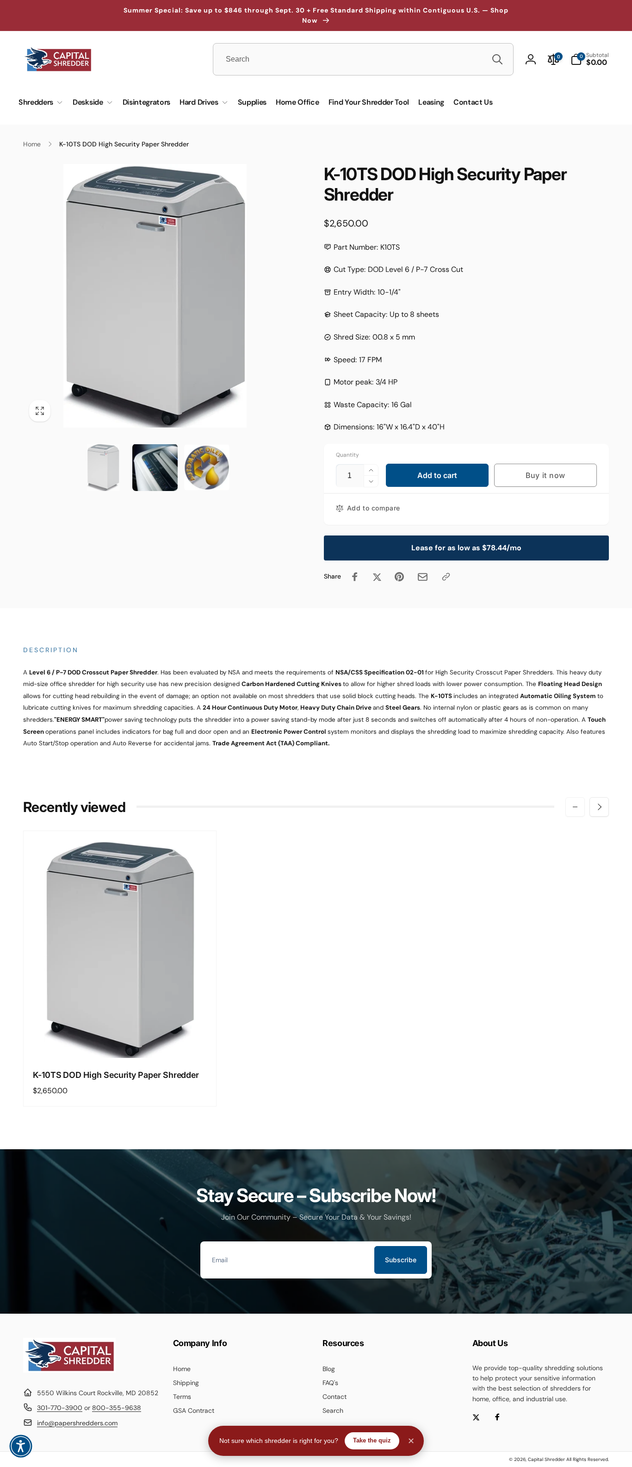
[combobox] (363, 59)
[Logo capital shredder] (69, 1370)
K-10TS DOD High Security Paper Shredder (116, 1075)
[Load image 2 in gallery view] (155, 467)
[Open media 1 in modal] (155, 296)
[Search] (497, 59)
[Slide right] (599, 807)
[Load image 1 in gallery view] (103, 467)
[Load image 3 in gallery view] (206, 467)
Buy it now (545, 475)
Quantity (347, 455)
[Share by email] (422, 577)
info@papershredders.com (77, 1423)
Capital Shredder (546, 1459)
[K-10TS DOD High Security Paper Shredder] (120, 1041)
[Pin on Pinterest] (399, 576)
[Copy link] (446, 576)
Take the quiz (372, 1440)
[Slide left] (575, 807)
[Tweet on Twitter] (377, 576)
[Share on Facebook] (354, 576)
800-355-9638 (116, 1408)
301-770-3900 (59, 1408)
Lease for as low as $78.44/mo (466, 548)
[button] (589, 59)
